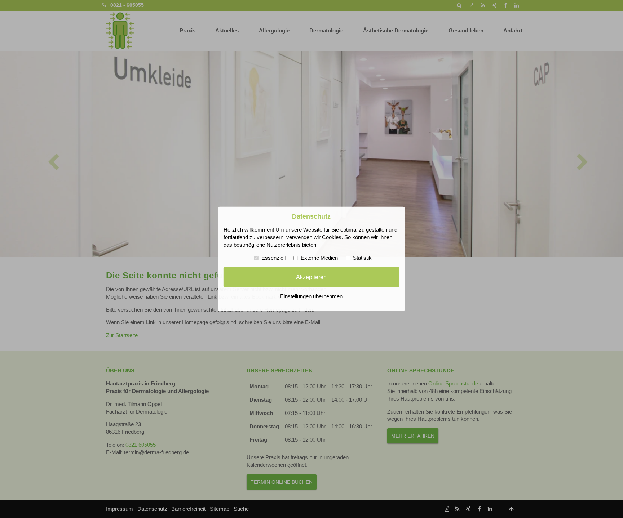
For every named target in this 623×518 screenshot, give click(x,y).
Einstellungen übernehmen (311, 296)
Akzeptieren (311, 277)
